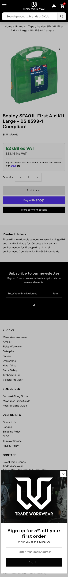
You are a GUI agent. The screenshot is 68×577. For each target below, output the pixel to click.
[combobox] (29, 16)
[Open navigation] (6, 6)
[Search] (61, 16)
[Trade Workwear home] (34, 6)
